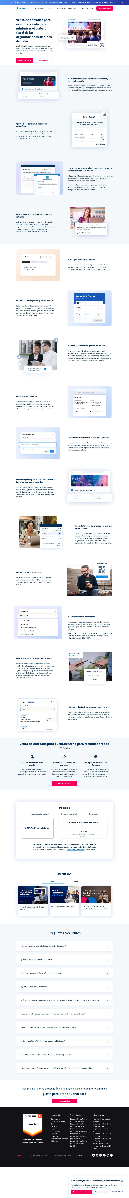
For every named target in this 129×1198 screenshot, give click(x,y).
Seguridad (54, 1136)
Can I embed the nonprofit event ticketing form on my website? (46, 1054)
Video (76, 881)
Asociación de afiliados (59, 1139)
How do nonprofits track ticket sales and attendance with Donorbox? (48, 1027)
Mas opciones (116, 1191)
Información (56, 1115)
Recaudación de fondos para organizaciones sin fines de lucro (78, 1131)
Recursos (60, 8)
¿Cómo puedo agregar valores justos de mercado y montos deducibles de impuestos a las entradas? (60, 1000)
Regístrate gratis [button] (24, 60)
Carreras (54, 1126)
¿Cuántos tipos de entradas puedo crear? (37, 959)
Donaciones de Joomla (101, 1143)
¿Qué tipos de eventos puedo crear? (35, 986)
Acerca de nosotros (58, 1121)
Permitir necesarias (101, 1192)
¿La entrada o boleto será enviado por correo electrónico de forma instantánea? (53, 1014)
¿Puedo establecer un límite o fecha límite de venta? (42, 973)
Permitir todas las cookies (81, 1192)
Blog (53, 881)
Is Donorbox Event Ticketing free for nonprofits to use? (43, 1041)
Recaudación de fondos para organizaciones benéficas (78, 1143)
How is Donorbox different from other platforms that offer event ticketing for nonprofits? (57, 1068)
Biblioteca (54, 1141)
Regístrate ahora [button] (105, 8)
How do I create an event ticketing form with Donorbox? (43, 946)
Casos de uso (75, 1115)
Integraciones (98, 1115)
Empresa (71, 8)
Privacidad (55, 1134)
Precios (50, 8)
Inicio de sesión (86, 8)
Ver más (103, 1187)
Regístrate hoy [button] (64, 1101)
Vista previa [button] (43, 60)
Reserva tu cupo (109, 2)
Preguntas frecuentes (58, 1129)
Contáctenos (55, 1119)
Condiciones (55, 1131)
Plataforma (39, 8)
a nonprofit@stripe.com (75, 850)
